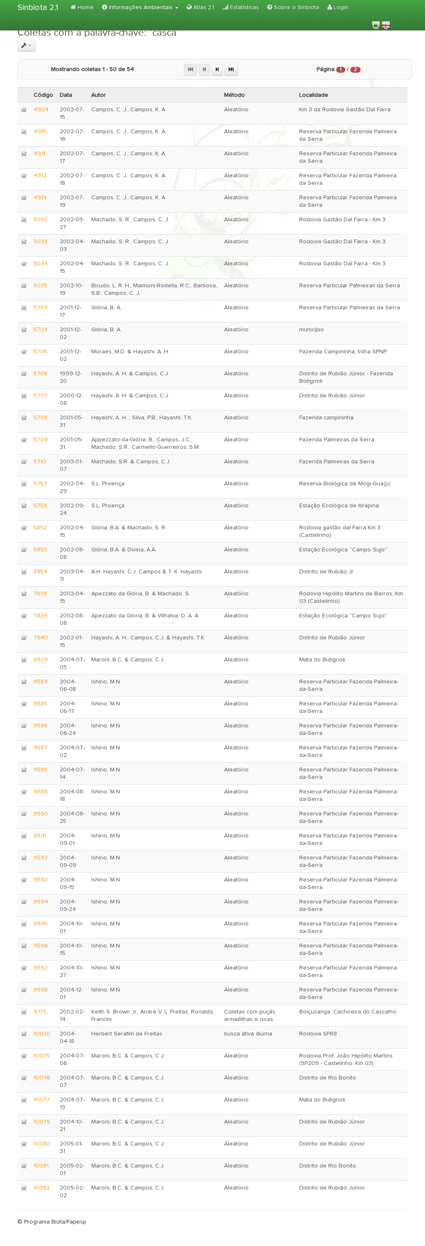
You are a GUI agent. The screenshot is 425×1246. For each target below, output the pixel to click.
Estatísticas (243, 7)
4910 (40, 132)
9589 (41, 792)
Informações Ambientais (140, 7)
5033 (40, 242)
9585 (40, 704)
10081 (41, 1166)
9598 (41, 990)
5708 (40, 418)
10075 (42, 1056)
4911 (39, 154)
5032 (40, 220)
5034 (41, 264)
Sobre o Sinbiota (295, 7)
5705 (40, 352)
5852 (40, 528)
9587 (40, 748)
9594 (41, 902)
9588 (40, 770)
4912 (40, 176)
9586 (41, 726)
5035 (40, 286)
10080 (42, 1144)
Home (85, 7)
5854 (40, 572)
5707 (40, 396)
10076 (42, 1078)
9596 (41, 946)
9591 (40, 836)
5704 (41, 330)
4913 (40, 198)
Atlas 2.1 (203, 7)
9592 (41, 858)
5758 (40, 506)
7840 (41, 638)
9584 (41, 682)
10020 (42, 1034)
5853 (40, 550)
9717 (40, 1012)
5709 (41, 440)
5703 (40, 308)
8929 (41, 660)
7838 (40, 594)
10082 (42, 1188)
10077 (42, 1100)
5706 (41, 374)
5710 (40, 462)
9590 (41, 814)
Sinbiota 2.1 (37, 7)
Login (340, 7)
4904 (41, 110)
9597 (41, 968)
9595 (41, 924)
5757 (40, 484)
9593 (41, 880)
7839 (40, 616)
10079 (42, 1122)
